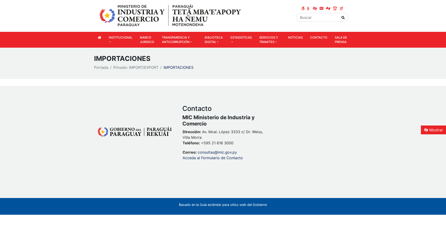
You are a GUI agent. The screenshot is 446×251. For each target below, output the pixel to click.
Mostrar (435, 130)
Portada (101, 67)
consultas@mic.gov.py (217, 152)
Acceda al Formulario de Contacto (213, 157)
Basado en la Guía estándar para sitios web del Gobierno (223, 205)
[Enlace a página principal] (170, 15)
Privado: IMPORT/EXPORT (135, 67)
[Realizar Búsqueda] (343, 17)
